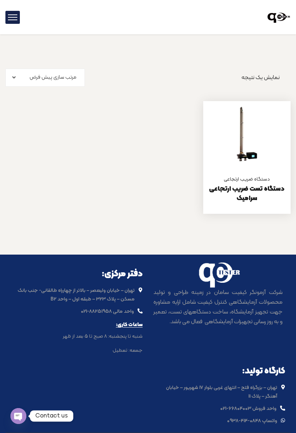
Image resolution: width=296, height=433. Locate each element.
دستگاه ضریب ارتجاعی (247, 179)
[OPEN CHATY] (18, 416)
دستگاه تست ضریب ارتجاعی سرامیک (246, 193)
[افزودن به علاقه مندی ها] (276, 119)
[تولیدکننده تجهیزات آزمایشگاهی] (279, 17)
